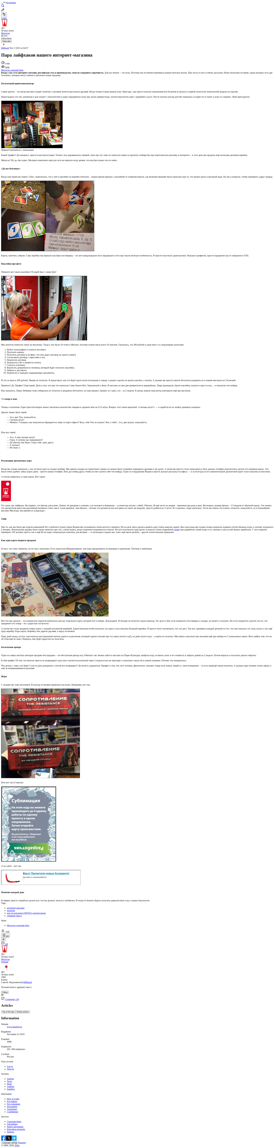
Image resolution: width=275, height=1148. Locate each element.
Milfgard (5, 48)
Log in (10, 1066)
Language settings (9, 1143)
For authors (12, 1101)
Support (22, 1142)
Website (4, 962)
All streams (11, 2)
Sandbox (11, 1089)
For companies (13, 1104)
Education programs (16, 1129)
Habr (16, 1145)
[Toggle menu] (2, 3)
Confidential (12, 1112)
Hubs (9, 1084)
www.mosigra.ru (14, 1027)
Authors (10, 1086)
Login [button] (4, 18)
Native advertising (15, 1126)
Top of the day (8, 1012)
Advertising (12, 1124)
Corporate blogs (14, 1121)
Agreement (12, 1109)
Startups (10, 1132)
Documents (12, 1106)
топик (177, 529)
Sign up (10, 1069)
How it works (13, 1099)
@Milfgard (27, 982)
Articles (10, 1079)
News (9, 1081)
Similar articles (22, 1012)
